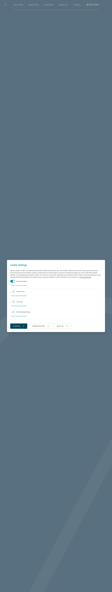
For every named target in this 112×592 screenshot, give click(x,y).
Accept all (16, 326)
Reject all (60, 326)
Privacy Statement (85, 277)
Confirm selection (38, 326)
